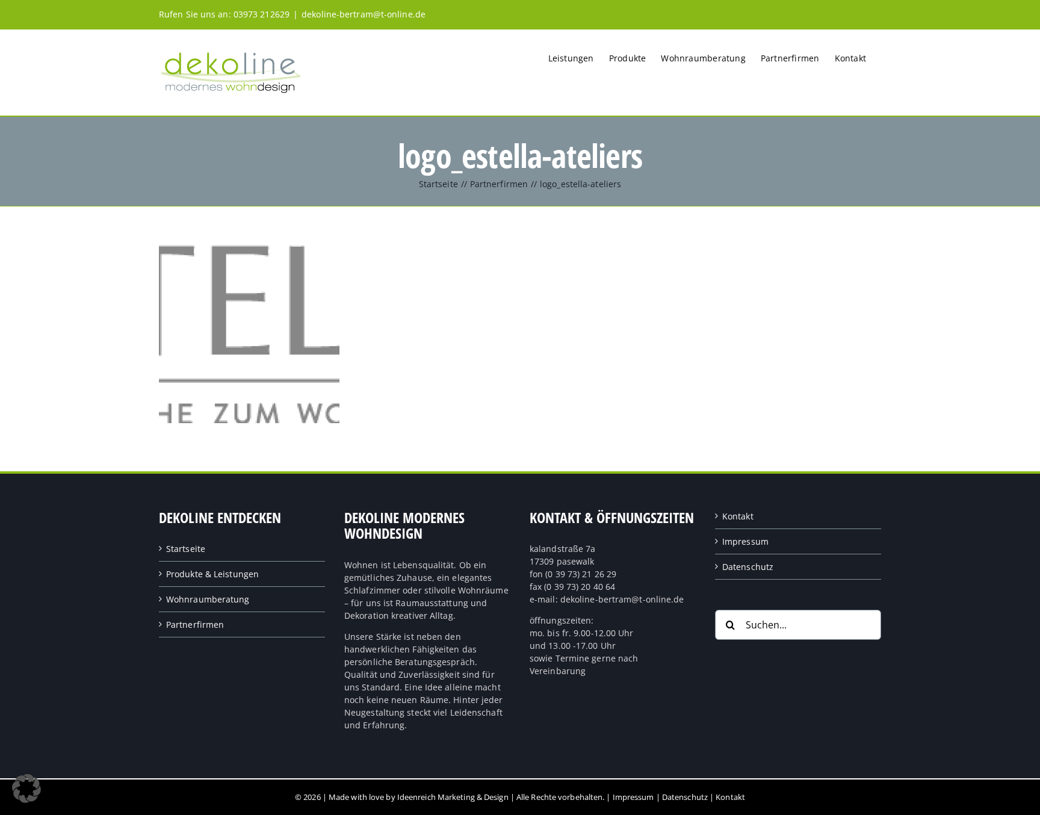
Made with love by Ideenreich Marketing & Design (419, 797)
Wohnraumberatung (208, 599)
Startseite (185, 548)
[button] (26, 788)
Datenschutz (747, 566)
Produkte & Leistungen (212, 574)
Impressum (745, 541)
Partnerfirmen (195, 624)
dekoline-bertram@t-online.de (364, 14)
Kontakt (738, 516)
